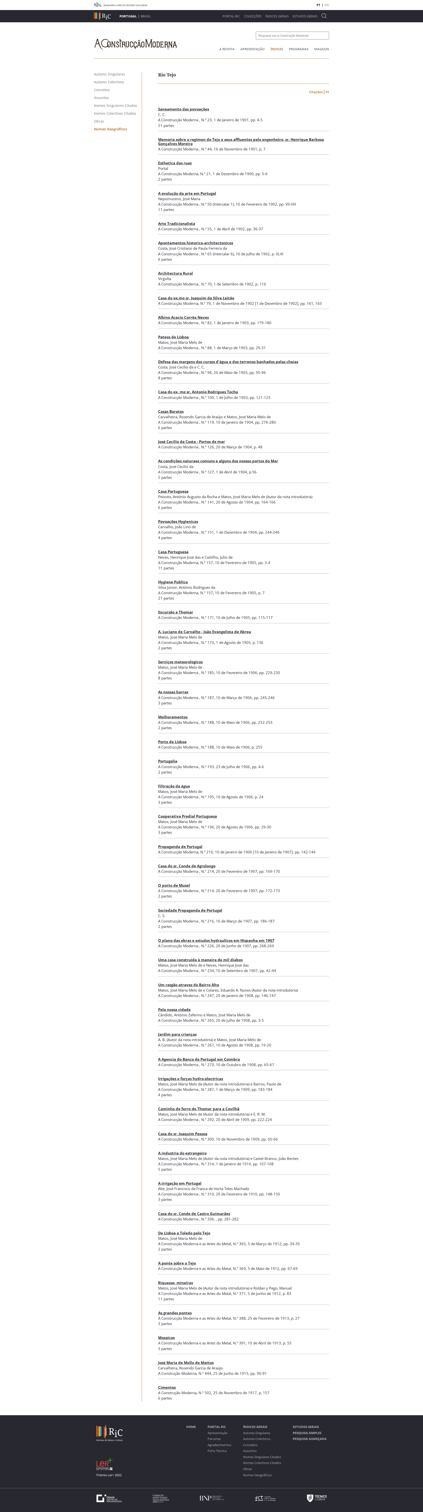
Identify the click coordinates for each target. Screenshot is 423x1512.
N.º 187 (207, 697)
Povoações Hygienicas (178, 521)
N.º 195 (207, 796)
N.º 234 (207, 970)
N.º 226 (207, 945)
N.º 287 (207, 1089)
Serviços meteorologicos (180, 661)
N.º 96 (206, 372)
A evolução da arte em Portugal (187, 193)
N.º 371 (239, 1293)
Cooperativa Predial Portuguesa (187, 816)
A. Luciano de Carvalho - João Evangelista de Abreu (204, 631)
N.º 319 (207, 1194)
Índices (276, 49)
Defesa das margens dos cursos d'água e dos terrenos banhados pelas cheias (228, 361)
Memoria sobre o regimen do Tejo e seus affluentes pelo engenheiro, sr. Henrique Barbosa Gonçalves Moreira (241, 141)
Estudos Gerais (305, 16)
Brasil (146, 16)
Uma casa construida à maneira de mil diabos (200, 959)
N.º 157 (206, 562)
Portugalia (167, 761)
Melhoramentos (173, 716)
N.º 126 (207, 446)
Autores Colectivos (256, 1439)
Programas (298, 49)
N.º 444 (205, 1373)
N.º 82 (206, 322)
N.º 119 (207, 422)
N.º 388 (239, 1318)
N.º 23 (206, 119)
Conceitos (250, 1445)
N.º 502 (205, 1392)
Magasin (321, 49)
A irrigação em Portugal (179, 1183)
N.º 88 (206, 347)
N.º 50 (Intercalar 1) (217, 204)
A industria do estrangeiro (182, 1153)
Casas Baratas (171, 411)
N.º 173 (207, 642)
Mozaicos (166, 1337)
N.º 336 (207, 1219)
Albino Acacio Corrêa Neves (183, 317)
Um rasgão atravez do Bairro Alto (188, 984)
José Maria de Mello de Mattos (186, 1362)
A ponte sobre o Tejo (177, 1263)
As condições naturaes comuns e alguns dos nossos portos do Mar (218, 460)
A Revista (227, 49)
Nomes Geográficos (257, 1475)
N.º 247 (207, 995)
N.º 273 (207, 1064)
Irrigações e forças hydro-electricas (190, 1078)
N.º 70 (206, 284)
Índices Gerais (277, 16)
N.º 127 (207, 471)
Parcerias (214, 1439)
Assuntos (250, 1451)
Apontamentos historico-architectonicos (195, 242)
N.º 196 (207, 826)
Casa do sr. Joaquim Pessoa (182, 1133)
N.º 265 (207, 1020)
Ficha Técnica (217, 1451)
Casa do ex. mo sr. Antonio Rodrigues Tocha (198, 391)
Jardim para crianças (177, 1034)
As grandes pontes (175, 1312)
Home (191, 1427)
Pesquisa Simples (307, 1433)
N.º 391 (239, 1342)
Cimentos (167, 1387)
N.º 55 (206, 228)
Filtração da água (174, 786)
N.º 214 (207, 871)
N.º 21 (205, 173)
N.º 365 (239, 1243)
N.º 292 (207, 1119)
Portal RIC (231, 16)
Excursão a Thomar (175, 612)
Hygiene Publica (173, 581)
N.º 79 (205, 303)
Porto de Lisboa (172, 741)
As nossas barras (173, 691)
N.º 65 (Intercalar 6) (217, 253)
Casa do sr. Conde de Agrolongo (186, 865)
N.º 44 (206, 149)
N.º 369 (239, 1268)
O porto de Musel (174, 885)
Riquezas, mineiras (175, 1282)
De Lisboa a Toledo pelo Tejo (184, 1232)
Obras (247, 1469)
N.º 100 (207, 397)
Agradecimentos (219, 1445)
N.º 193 (207, 766)
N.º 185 (207, 672)
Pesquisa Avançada (310, 1439)
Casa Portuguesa (173, 491)
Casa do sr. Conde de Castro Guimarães (194, 1213)
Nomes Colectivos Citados (262, 1463)
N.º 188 (207, 722)
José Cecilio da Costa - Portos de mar (191, 441)
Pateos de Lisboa (173, 336)
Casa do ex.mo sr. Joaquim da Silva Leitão (196, 297)
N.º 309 (207, 1139)
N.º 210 (206, 851)
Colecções (252, 16)
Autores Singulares (256, 1433)
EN (327, 5)
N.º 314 (207, 1163)
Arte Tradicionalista (176, 223)
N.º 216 (207, 921)
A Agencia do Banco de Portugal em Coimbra (199, 1059)
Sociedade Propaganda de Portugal (190, 910)
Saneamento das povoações (183, 109)
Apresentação (252, 49)
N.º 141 (207, 502)
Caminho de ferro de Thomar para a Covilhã (198, 1108)
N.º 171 (207, 617)
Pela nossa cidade (174, 1009)
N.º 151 (207, 532)
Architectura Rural (175, 273)
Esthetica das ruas (175, 162)
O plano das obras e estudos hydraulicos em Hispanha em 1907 (216, 940)
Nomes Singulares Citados (262, 1457)
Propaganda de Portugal (180, 846)
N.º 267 (207, 1045)
